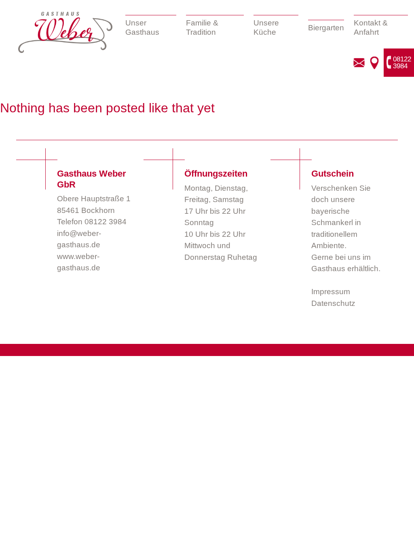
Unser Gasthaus (142, 27)
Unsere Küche (266, 27)
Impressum (330, 291)
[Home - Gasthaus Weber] (65, 32)
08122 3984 (105, 221)
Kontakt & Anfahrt (371, 27)
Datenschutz (333, 303)
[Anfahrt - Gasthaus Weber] (374, 63)
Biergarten (326, 27)
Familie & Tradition (202, 27)
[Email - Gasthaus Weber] (359, 62)
